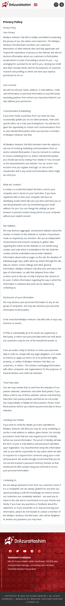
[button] (35, 4)
